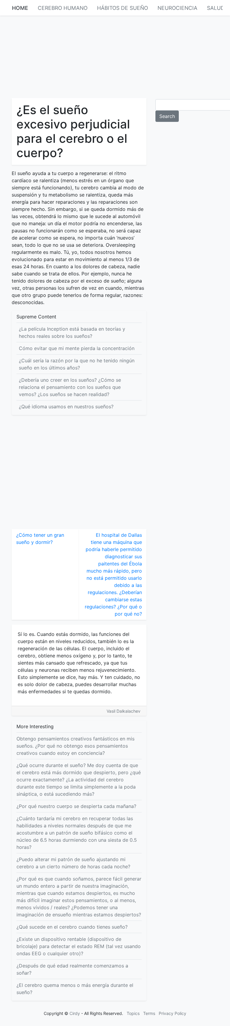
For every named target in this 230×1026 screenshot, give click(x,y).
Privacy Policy (172, 1013)
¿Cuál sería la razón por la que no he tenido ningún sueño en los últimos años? (76, 364)
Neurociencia (177, 8)
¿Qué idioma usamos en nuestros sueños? (66, 407)
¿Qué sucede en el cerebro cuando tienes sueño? (72, 927)
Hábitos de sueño (122, 8)
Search (167, 116)
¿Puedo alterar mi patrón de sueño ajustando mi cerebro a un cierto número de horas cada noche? (73, 862)
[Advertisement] (115, 56)
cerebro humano (62, 8)
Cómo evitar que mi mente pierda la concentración (76, 348)
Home (20, 8)
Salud (216, 8)
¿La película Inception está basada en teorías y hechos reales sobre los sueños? (72, 332)
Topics (133, 1013)
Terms (149, 1013)
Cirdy (74, 1013)
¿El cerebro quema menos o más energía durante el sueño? (74, 988)
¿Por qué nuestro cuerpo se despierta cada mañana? (76, 806)
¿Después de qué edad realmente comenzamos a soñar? (72, 969)
